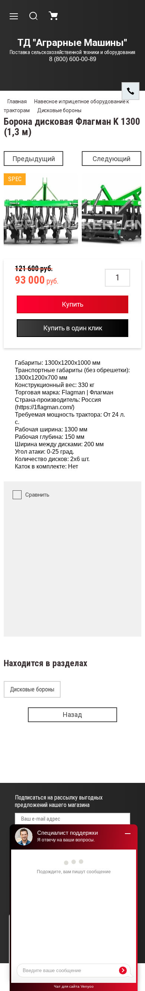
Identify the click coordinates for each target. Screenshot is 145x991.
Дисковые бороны (59, 110)
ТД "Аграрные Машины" (72, 42)
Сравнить (37, 494)
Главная (17, 101)
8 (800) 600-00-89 (72, 59)
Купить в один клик (72, 328)
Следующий (111, 159)
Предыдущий (33, 159)
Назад (72, 714)
